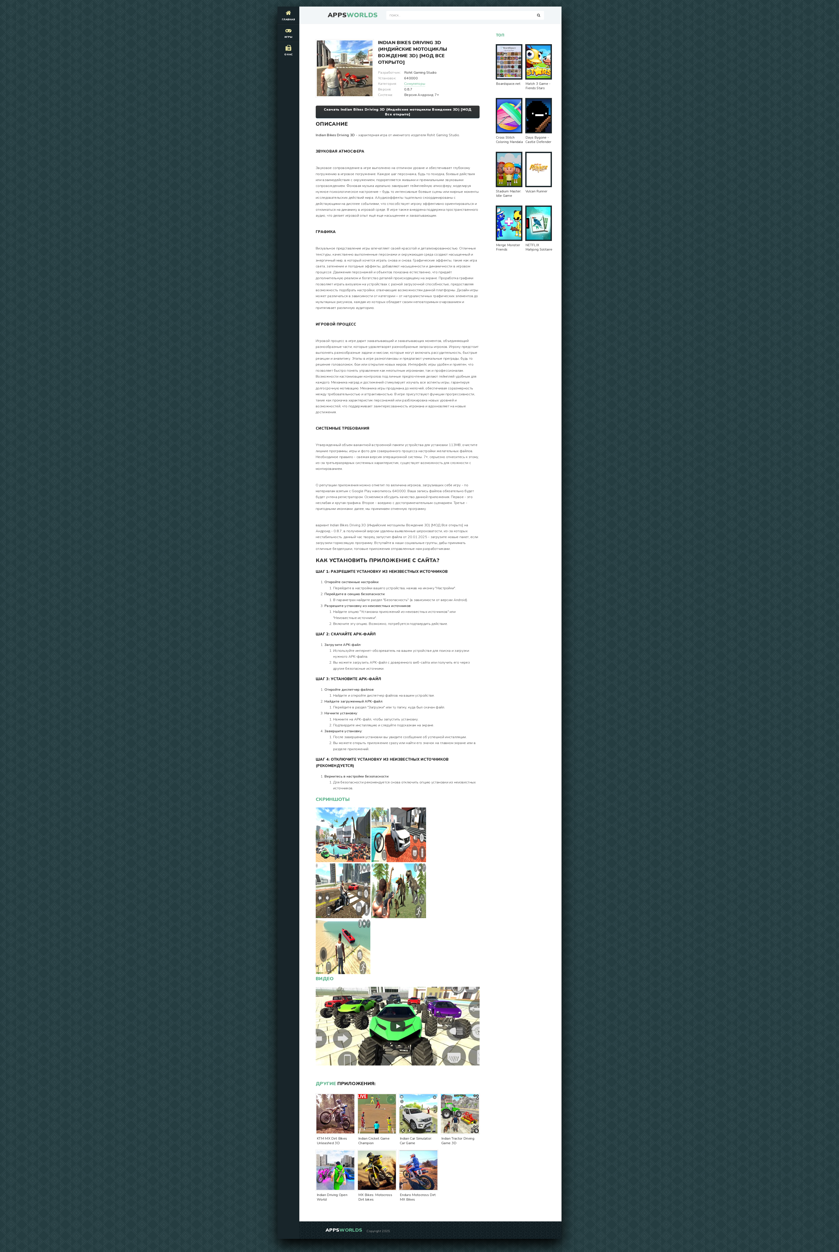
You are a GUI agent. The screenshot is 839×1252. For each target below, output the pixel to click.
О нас (288, 54)
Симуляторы (414, 83)
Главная (288, 19)
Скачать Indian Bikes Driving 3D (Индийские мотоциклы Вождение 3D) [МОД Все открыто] (397, 112)
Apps (353, 15)
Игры (288, 37)
